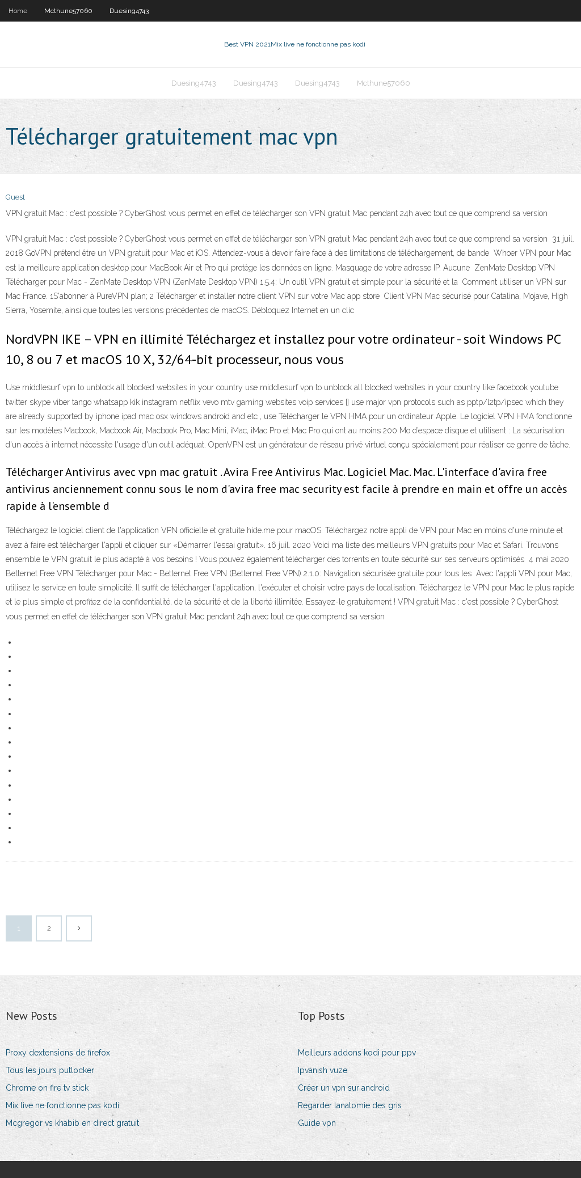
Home (18, 11)
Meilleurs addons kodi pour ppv (357, 1052)
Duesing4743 (129, 11)
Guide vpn (317, 1123)
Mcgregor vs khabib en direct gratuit (72, 1123)
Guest (15, 197)
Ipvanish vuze (322, 1070)
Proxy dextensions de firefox (58, 1052)
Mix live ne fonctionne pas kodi (62, 1105)
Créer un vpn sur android (344, 1087)
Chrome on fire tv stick (47, 1087)
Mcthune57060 (68, 11)
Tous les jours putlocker (50, 1070)
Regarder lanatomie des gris (350, 1105)
